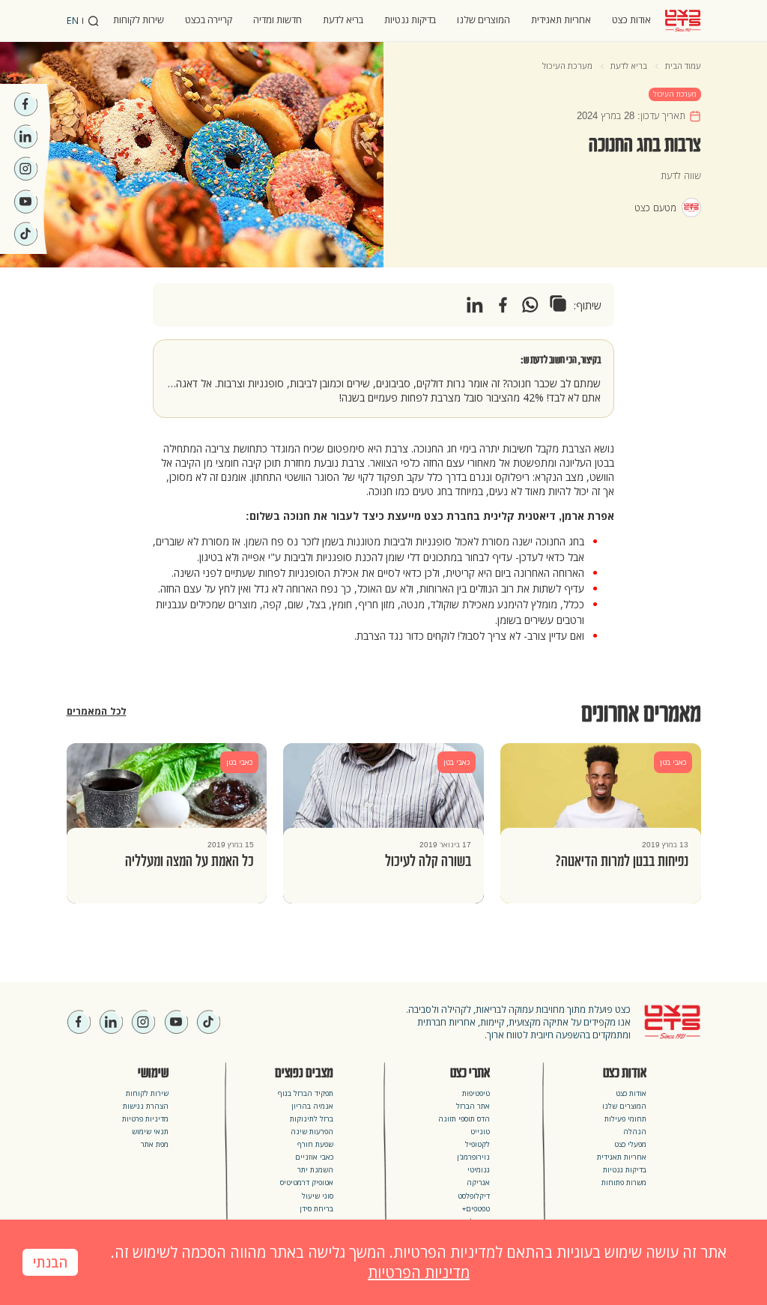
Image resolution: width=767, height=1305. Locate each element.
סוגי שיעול (317, 1196)
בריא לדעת (343, 19)
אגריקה (478, 1182)
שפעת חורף (315, 1144)
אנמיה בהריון (312, 1106)
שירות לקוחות (138, 19)
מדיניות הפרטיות (419, 1272)
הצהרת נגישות (146, 1106)
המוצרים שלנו (483, 19)
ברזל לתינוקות (311, 1119)
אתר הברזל (473, 1106)
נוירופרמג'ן (473, 1157)
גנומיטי (478, 1170)
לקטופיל (477, 1144)
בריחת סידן (316, 1209)
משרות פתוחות (623, 1182)
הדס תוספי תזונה (464, 1119)
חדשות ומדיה (277, 19)
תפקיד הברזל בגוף (305, 1093)
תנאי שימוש (150, 1131)
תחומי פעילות (625, 1119)
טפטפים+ (476, 1209)
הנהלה (634, 1131)
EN (73, 20)
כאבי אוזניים (314, 1157)
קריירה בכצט (208, 19)
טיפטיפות (476, 1093)
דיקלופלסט (474, 1196)
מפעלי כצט (630, 1144)
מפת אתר (155, 1144)
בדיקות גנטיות (410, 19)
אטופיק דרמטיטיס (306, 1182)
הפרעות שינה (312, 1131)
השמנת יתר (315, 1170)
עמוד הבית (683, 65)
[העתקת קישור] (558, 303)
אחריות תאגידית (561, 19)
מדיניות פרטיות (145, 1119)
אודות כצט (631, 19)
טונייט (480, 1131)
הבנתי (50, 1263)
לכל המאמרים (97, 711)
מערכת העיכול (567, 65)
